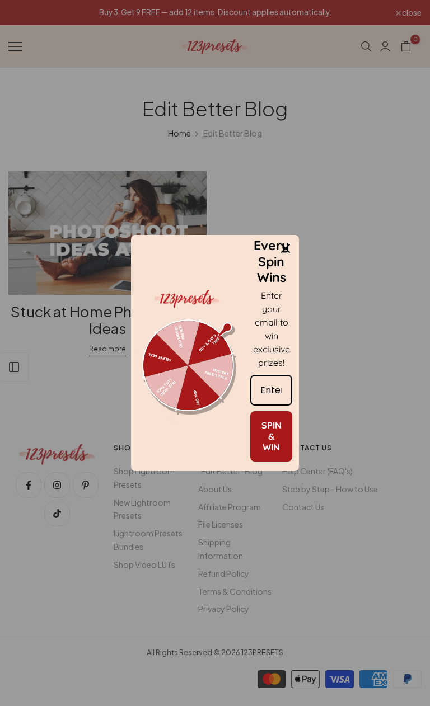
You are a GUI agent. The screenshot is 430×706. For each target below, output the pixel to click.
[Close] (285, 248)
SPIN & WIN (271, 436)
